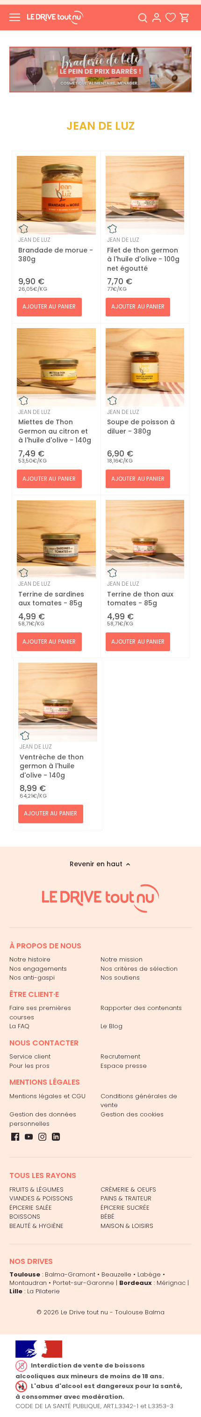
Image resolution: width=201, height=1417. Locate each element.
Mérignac (171, 1282)
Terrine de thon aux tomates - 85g (140, 594)
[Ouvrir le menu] (14, 17)
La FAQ (19, 1026)
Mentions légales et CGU (47, 1096)
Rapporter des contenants (141, 1007)
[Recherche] (143, 17)
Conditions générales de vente (138, 1101)
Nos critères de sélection (139, 968)
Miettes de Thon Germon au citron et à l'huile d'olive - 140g (54, 426)
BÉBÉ (107, 1216)
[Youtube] (29, 1136)
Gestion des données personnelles (42, 1119)
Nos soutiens (120, 977)
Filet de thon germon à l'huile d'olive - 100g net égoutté (143, 254)
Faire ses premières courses (40, 1012)
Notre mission (121, 959)
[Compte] (157, 17)
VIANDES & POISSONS (41, 1198)
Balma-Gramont (70, 1274)
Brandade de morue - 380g (55, 250)
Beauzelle (116, 1274)
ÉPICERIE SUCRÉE (125, 1207)
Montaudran (28, 1282)
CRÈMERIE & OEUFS (128, 1189)
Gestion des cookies (132, 1114)
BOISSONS (24, 1216)
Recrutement (120, 1056)
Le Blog (111, 1026)
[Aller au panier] (184, 17)
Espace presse (123, 1065)
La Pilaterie (43, 1291)
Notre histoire (29, 959)
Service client (29, 1056)
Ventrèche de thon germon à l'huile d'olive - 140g (52, 761)
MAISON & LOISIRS (126, 1225)
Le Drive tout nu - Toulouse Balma (113, 1312)
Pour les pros (29, 1065)
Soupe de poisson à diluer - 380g (141, 422)
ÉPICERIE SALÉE (30, 1207)
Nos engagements (38, 968)
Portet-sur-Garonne (83, 1282)
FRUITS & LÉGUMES (36, 1189)
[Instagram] (42, 1136)
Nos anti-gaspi (32, 977)
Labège (149, 1274)
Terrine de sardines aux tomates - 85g (51, 594)
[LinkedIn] (56, 1136)
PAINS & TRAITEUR (125, 1198)
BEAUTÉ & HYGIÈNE (36, 1225)
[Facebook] (15, 1136)
